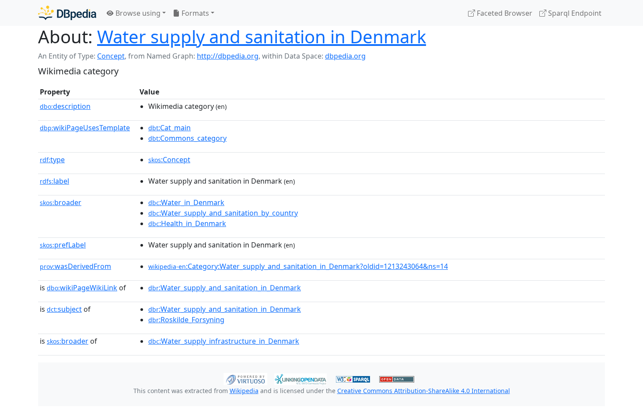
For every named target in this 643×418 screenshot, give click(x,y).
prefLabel (63, 245)
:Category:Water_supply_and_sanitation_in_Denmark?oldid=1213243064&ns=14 (298, 266)
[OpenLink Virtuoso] (245, 378)
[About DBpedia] (67, 12)
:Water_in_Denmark (186, 202)
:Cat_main (169, 127)
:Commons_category (187, 138)
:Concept (169, 159)
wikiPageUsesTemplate (85, 127)
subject (64, 309)
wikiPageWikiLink (82, 288)
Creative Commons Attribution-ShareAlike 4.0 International (423, 391)
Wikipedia (244, 391)
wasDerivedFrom (75, 266)
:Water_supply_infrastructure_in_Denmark (223, 341)
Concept (111, 56)
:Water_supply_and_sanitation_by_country (223, 213)
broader (60, 202)
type (52, 159)
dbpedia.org (345, 56)
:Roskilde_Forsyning (186, 319)
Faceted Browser (503, 13)
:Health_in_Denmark (187, 223)
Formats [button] (194, 13)
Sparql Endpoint (573, 13)
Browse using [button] (137, 13)
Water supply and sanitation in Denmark (261, 36)
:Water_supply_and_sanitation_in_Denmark (224, 288)
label (54, 181)
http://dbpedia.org (228, 56)
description (65, 106)
